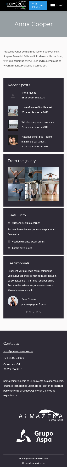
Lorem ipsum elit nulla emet (36, 107)
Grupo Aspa (29, 390)
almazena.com (55, 380)
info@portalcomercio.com (18, 351)
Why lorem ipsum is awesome (37, 121)
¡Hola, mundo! (29, 92)
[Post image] (13, 96)
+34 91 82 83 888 (13, 357)
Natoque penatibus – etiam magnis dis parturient (36, 139)
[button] (26, 312)
